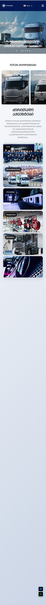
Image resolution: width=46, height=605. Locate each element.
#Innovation (10, 237)
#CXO (8, 147)
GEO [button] (28, 6)
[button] (16, 50)
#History (9, 260)
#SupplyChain (11, 215)
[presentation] (5, 32)
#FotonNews (10, 192)
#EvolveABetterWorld (13, 169)
